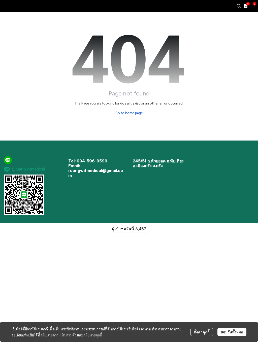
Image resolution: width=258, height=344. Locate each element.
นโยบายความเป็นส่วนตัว (58, 335)
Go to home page (129, 112)
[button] (238, 6)
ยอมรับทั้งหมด (232, 332)
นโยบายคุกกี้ (93, 335)
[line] (8, 160)
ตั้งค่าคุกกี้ (202, 332)
